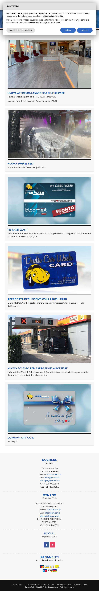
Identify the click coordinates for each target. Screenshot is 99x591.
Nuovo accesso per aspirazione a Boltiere (38, 368)
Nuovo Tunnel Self (21, 163)
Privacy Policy (30, 587)
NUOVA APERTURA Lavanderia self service (36, 93)
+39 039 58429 (53, 474)
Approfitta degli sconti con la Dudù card (37, 299)
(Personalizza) (53, 587)
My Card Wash (17, 229)
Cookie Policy (42, 587)
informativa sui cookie (54, 16)
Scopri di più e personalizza (20, 30)
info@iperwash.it (52, 477)
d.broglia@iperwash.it (49, 480)
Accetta (85, 30)
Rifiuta (68, 30)
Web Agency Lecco (67, 587)
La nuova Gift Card (21, 437)
